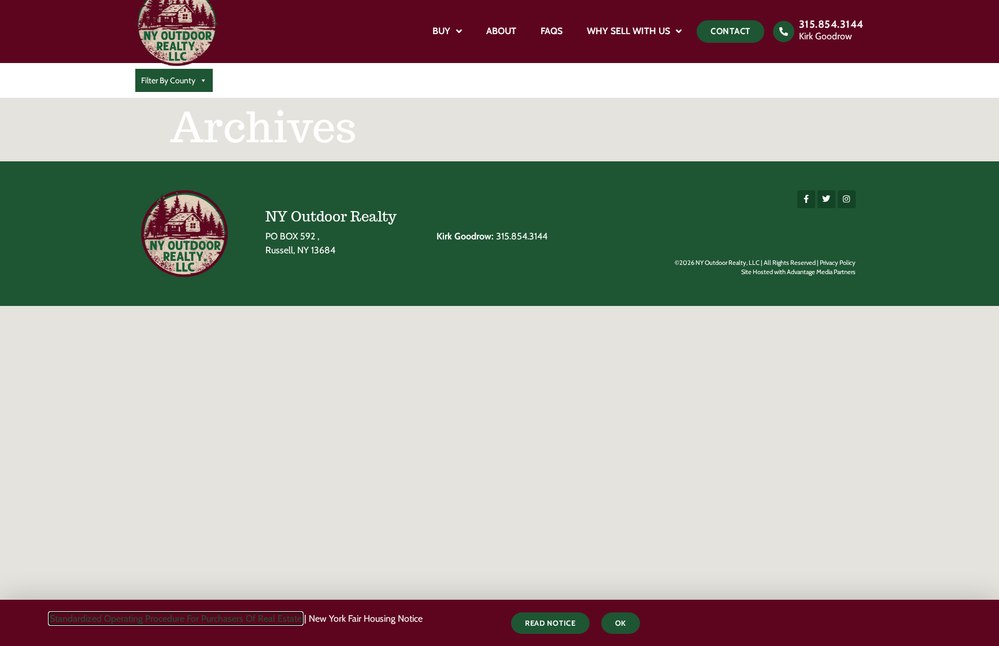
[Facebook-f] (806, 199)
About (501, 30)
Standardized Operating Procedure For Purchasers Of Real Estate (176, 618)
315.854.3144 (831, 24)
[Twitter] (826, 199)
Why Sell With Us (628, 30)
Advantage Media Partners (821, 272)
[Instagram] (847, 199)
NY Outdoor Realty (331, 217)
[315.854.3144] (783, 31)
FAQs (552, 30)
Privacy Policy (838, 263)
